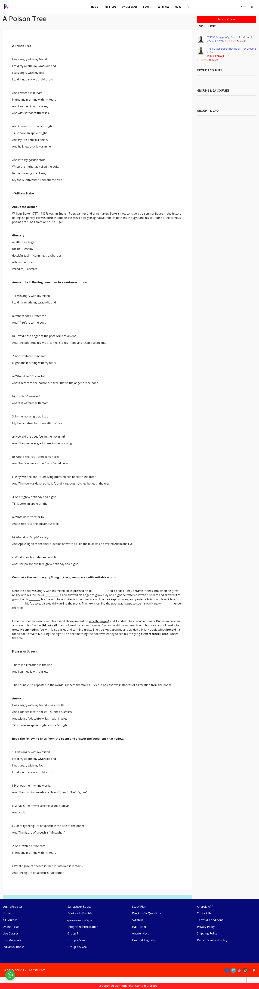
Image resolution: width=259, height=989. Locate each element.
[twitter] (233, 970)
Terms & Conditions (210, 920)
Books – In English (79, 913)
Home (7, 913)
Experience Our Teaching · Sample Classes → (129, 986)
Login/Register (12, 907)
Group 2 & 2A (76, 940)
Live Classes (10, 933)
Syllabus (137, 920)
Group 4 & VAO (77, 947)
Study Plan (139, 907)
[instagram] (245, 970)
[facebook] (227, 970)
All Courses (10, 920)
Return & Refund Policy (212, 940)
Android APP (205, 907)
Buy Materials (12, 940)
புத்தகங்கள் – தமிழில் (79, 920)
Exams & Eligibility (144, 940)
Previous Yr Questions (147, 913)
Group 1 (72, 933)
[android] (253, 970)
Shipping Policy (207, 933)
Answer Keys (140, 933)
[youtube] (239, 970)
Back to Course (227, 19)
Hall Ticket (139, 927)
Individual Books (13, 947)
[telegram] (249, 970)
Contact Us (204, 913)
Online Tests (11, 927)
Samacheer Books (79, 907)
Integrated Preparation (82, 927)
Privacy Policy (206, 927)
